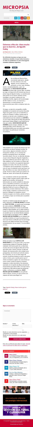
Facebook (15, 18)
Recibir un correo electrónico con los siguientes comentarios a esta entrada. (15, 332)
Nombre (5, 323)
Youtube (22, 18)
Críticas (16, 52)
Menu (16, 22)
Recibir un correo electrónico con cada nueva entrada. (14, 336)
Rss (28, 18)
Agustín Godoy (10, 287)
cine (13, 52)
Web (23, 323)
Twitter (18, 18)
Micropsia (16, 7)
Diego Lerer (8, 52)
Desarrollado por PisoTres (16, 424)
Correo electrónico (15, 324)
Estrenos (20, 52)
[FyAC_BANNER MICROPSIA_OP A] (16, 75)
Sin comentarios (17, 53)
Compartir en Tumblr (14, 67)
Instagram (25, 18)
